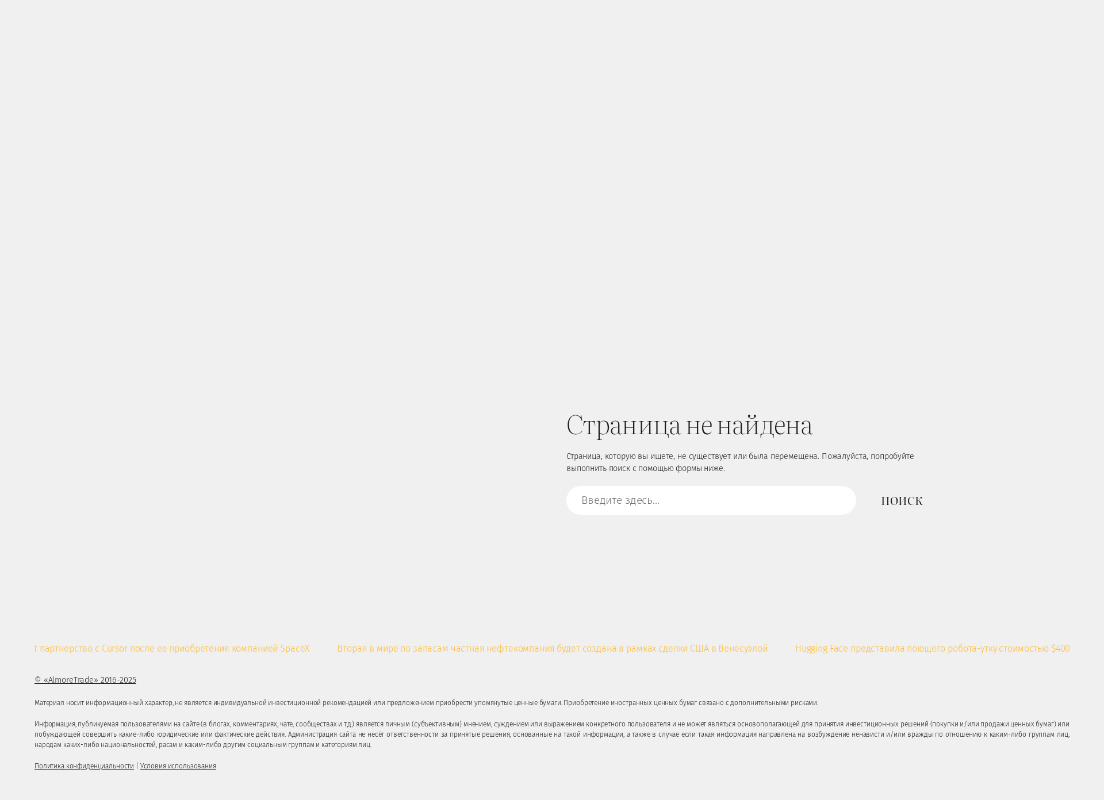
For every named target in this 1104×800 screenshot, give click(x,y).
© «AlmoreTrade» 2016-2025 (85, 680)
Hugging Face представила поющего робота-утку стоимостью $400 (916, 648)
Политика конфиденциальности (84, 766)
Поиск (901, 500)
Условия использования (178, 766)
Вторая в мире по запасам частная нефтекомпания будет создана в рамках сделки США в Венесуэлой (535, 648)
